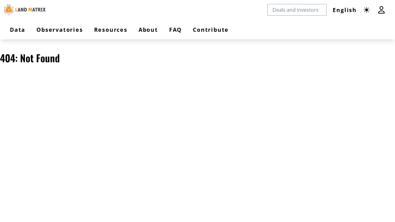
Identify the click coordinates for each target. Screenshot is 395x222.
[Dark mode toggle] (366, 10)
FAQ (175, 29)
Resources (110, 29)
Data (17, 29)
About (148, 29)
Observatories (59, 29)
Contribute (211, 29)
